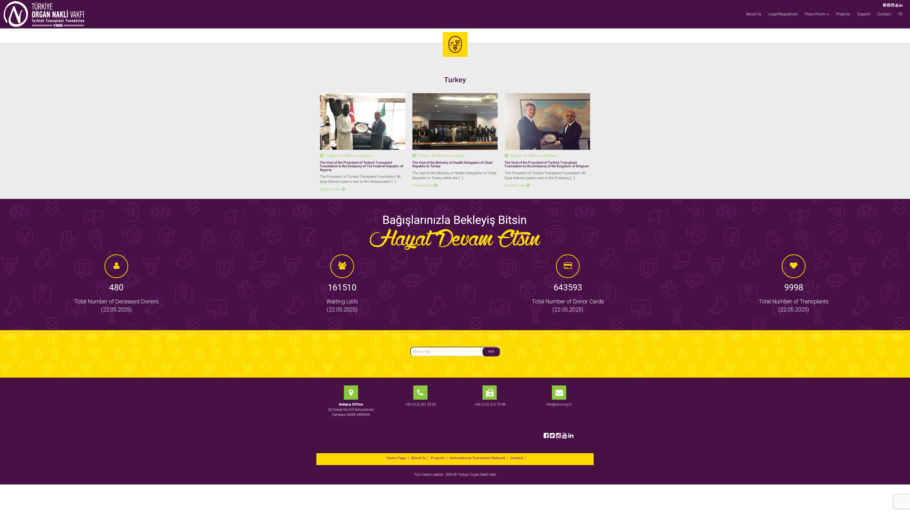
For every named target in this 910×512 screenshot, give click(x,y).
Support (863, 14)
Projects (843, 14)
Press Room (816, 14)
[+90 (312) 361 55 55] (420, 426)
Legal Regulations (783, 14)
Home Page (396, 458)
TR (900, 14)
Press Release (360, 156)
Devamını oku (331, 189)
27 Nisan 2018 (427, 156)
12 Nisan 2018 (519, 156)
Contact (884, 14)
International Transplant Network (477, 458)
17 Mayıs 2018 (334, 156)
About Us (753, 14)
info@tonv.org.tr (559, 404)
